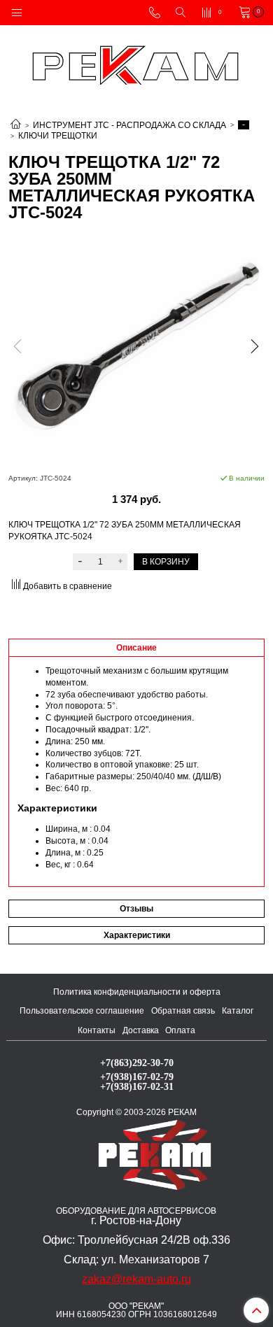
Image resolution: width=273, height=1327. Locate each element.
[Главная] (15, 125)
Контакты (96, 1030)
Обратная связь (183, 1011)
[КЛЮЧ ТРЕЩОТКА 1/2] (136, 349)
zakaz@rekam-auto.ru (136, 1279)
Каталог (237, 1011)
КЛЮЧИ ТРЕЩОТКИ (57, 136)
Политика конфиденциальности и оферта (136, 992)
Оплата (180, 1030)
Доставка (140, 1030)
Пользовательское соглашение (82, 1011)
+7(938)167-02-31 (137, 1086)
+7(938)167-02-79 (137, 1076)
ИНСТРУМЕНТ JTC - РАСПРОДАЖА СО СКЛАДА (129, 125)
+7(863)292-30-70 (137, 1062)
